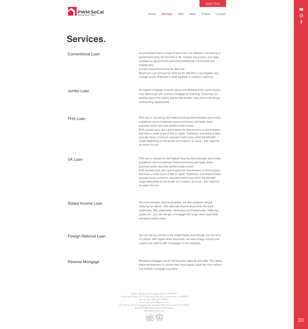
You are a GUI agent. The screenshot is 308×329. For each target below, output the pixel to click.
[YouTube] (301, 9)
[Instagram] (301, 15)
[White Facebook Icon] (301, 22)
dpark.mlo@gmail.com (157, 302)
